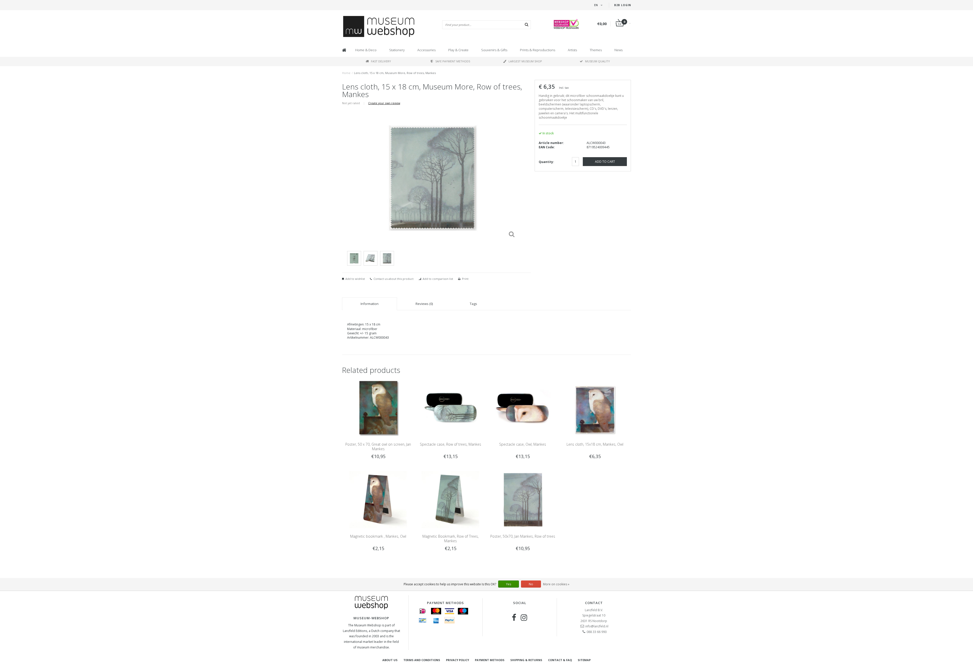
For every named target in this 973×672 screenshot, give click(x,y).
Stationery (397, 50)
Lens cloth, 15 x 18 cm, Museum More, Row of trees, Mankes (395, 73)
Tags (473, 303)
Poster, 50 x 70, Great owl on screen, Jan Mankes (378, 446)
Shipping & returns (526, 660)
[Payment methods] (422, 611)
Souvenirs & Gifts (494, 50)
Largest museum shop (525, 61)
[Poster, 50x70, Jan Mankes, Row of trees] (522, 499)
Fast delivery (381, 61)
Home (346, 73)
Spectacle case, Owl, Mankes (522, 444)
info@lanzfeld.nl (596, 626)
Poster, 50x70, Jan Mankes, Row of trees (522, 536)
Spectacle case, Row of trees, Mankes (450, 444)
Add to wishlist (355, 279)
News (618, 50)
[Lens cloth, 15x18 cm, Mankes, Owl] (594, 407)
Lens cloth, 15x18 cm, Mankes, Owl (595, 444)
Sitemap (584, 660)
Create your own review (384, 103)
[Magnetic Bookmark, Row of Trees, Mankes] (450, 499)
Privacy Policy (457, 660)
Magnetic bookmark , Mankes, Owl (378, 536)
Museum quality (597, 61)
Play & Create (458, 50)
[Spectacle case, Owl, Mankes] (522, 407)
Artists (572, 50)
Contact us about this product (393, 279)
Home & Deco (366, 50)
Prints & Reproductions (537, 50)
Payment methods (489, 660)
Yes (508, 584)
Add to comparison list (438, 279)
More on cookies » (556, 584)
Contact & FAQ (560, 660)
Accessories (426, 50)
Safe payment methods (452, 61)
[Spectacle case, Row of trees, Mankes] (450, 407)
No (531, 584)
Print (465, 279)
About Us (390, 660)
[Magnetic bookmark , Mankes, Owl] (378, 499)
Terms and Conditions (421, 660)
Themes (596, 50)
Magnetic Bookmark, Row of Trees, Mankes (450, 538)
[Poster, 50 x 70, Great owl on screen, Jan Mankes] (378, 407)
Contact (594, 603)
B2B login (622, 5)
